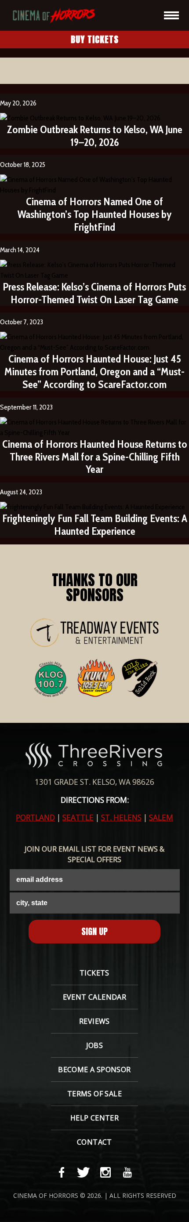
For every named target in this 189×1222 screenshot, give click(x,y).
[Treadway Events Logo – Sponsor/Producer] (94, 633)
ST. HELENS (121, 817)
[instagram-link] (105, 1172)
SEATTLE (78, 817)
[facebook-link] (61, 1172)
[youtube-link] (127, 1172)
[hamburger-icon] (171, 15)
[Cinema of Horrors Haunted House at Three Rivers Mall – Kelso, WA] (50, 15)
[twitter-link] (83, 1172)
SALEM (161, 817)
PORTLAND (35, 817)
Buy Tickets (95, 39)
